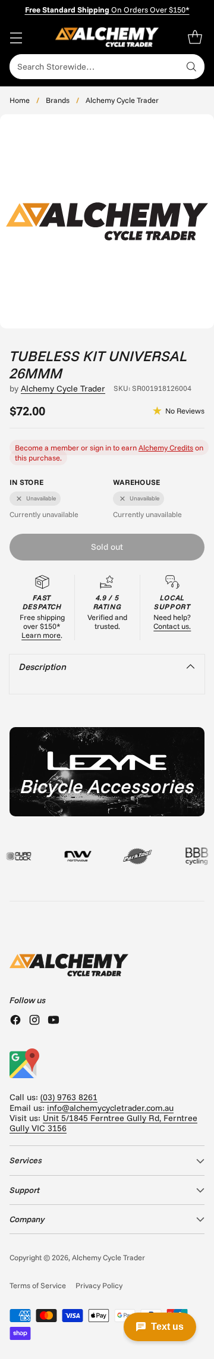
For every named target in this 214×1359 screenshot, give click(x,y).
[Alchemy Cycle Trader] (107, 37)
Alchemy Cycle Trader (122, 100)
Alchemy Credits (166, 447)
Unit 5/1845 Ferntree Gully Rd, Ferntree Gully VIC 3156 (103, 1123)
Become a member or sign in (63, 447)
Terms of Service (38, 1285)
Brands (58, 100)
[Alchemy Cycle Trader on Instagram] (34, 1021)
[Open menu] (16, 37)
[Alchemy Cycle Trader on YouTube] (53, 1021)
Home (20, 100)
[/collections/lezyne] (107, 771)
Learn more (41, 635)
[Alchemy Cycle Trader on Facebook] (15, 1021)
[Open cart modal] (194, 37)
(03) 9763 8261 (68, 1097)
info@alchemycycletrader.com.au (110, 1108)
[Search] (191, 66)
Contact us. (172, 626)
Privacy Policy (98, 1285)
